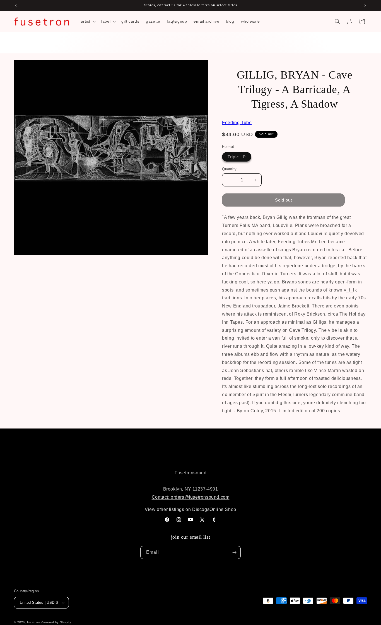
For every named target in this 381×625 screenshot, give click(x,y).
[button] (88, 21)
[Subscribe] (234, 552)
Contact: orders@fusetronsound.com (191, 497)
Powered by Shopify (56, 622)
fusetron (33, 622)
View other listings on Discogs (177, 509)
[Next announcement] (365, 5)
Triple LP (239, 158)
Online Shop (222, 509)
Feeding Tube (237, 122)
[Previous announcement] (16, 5)
